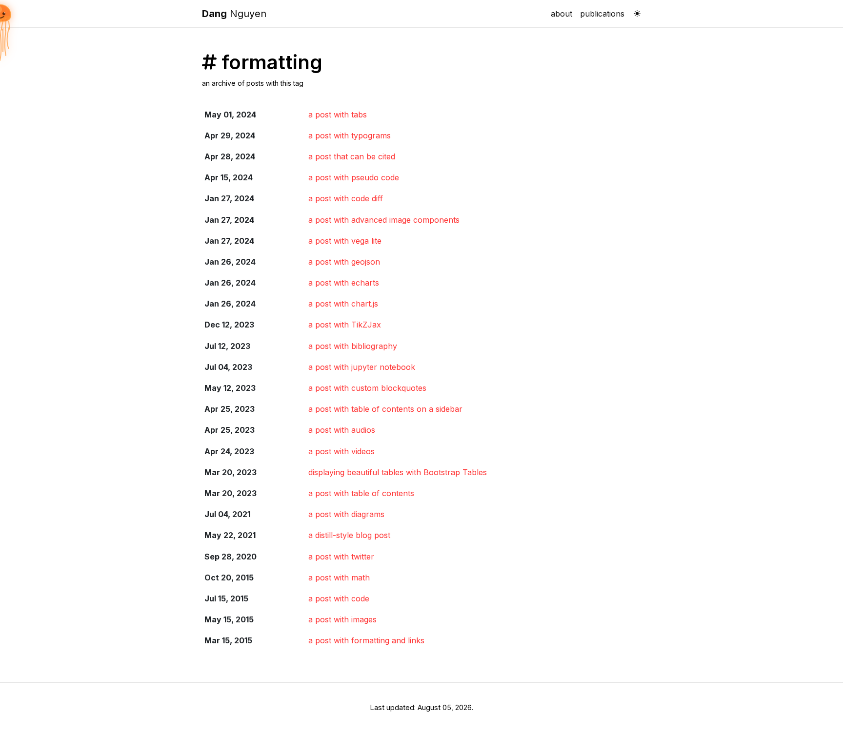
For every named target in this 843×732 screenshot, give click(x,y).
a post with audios (341, 430)
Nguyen (234, 13)
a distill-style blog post (349, 535)
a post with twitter (341, 556)
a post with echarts (343, 283)
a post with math (339, 577)
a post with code (338, 598)
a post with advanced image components (384, 220)
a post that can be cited (351, 156)
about (561, 14)
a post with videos (341, 451)
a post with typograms (349, 135)
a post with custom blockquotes (367, 388)
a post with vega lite (344, 241)
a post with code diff (345, 198)
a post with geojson (344, 262)
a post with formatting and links (366, 640)
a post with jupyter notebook (361, 367)
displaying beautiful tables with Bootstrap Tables (397, 472)
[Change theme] (634, 11)
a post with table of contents (361, 493)
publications (602, 14)
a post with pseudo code (353, 177)
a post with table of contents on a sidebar (385, 409)
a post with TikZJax (344, 324)
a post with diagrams (346, 514)
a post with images (342, 619)
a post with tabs (337, 114)
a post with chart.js (343, 303)
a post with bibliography (352, 346)
